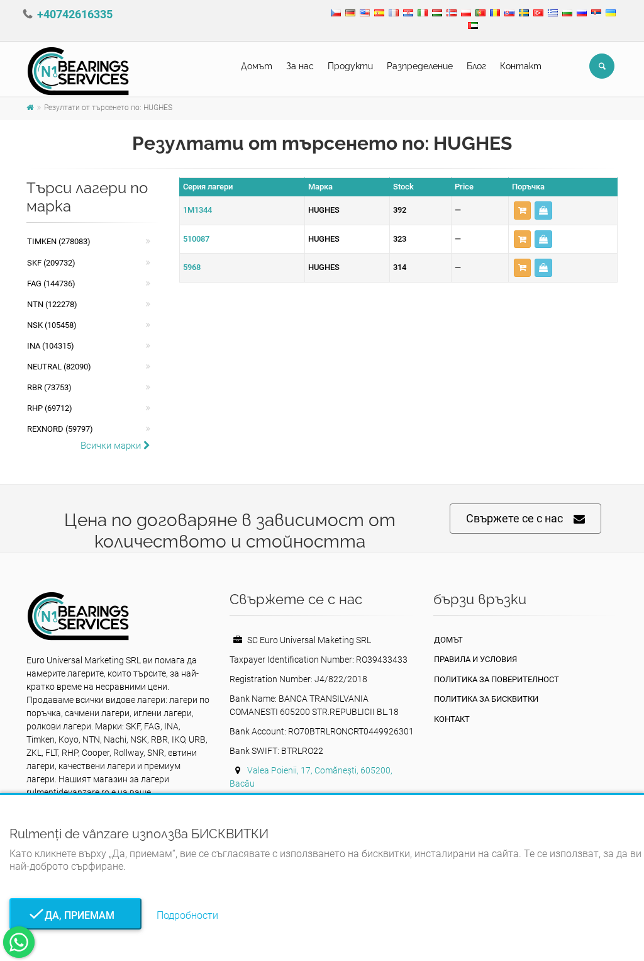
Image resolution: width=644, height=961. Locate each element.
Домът (256, 66)
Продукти (350, 66)
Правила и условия (475, 659)
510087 (196, 239)
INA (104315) (50, 346)
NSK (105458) (52, 325)
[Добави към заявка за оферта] (522, 210)
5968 (192, 267)
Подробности (187, 915)
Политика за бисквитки (486, 699)
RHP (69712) (49, 408)
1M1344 (197, 210)
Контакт (520, 66)
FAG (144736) (51, 283)
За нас (300, 66)
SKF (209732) (51, 262)
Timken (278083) (59, 241)
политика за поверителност (496, 679)
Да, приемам (75, 915)
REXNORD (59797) (60, 429)
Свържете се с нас (514, 518)
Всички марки (111, 445)
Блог (476, 66)
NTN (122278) (52, 304)
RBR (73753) (49, 387)
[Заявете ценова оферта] (543, 210)
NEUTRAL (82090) (59, 366)
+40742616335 (75, 14)
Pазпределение (420, 66)
